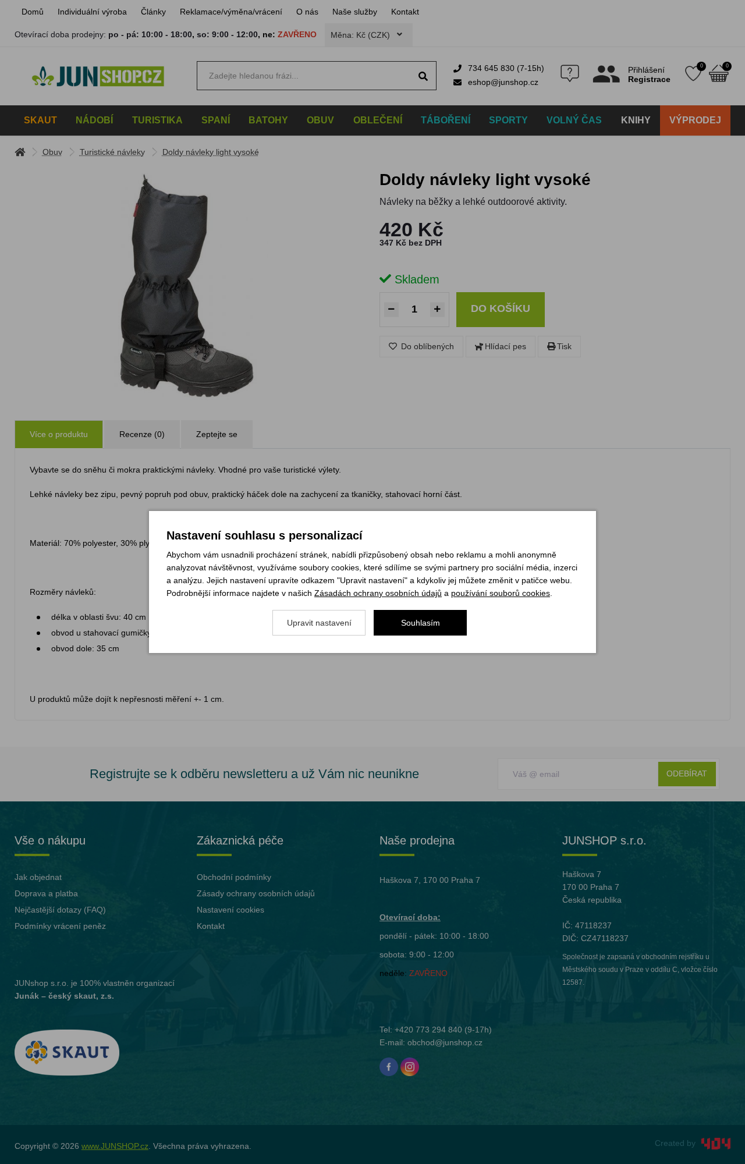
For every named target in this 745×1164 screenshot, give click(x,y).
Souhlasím (420, 622)
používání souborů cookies (500, 593)
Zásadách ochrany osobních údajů (378, 593)
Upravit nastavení (319, 622)
